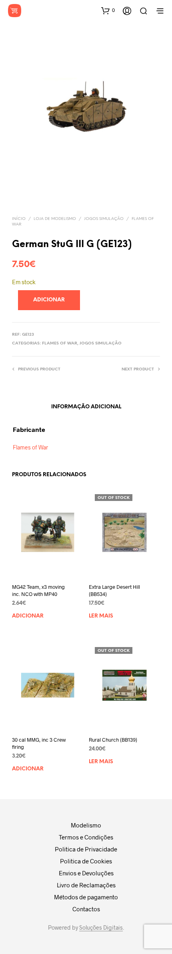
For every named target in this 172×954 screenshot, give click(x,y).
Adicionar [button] (28, 616)
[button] (108, 10)
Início (19, 219)
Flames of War (59, 343)
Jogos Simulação (104, 219)
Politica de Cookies (86, 861)
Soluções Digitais (101, 927)
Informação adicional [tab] (86, 407)
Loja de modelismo (55, 219)
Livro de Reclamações (86, 885)
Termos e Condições (86, 837)
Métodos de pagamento (86, 897)
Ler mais (101, 616)
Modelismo (86, 825)
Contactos (86, 908)
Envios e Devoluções (86, 873)
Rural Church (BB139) (113, 739)
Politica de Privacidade (86, 849)
